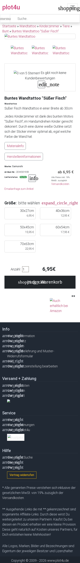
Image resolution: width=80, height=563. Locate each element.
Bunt (5, 31)
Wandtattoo (27, 26)
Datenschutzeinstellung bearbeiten (33, 366)
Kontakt (13, 420)
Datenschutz (17, 341)
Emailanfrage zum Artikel (18, 188)
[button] (46, 203)
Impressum (16, 346)
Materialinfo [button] (15, 146)
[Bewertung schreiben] (41, 85)
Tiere (66, 26)
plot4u (11, 7)
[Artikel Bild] (19, 50)
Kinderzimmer (49, 26)
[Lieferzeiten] (32, 179)
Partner (13, 467)
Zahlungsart (16, 396)
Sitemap (14, 462)
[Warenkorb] (61, 9)
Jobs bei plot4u (19, 430)
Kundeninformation (21, 336)
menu (5, 18)
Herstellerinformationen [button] (24, 157)
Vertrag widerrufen (21, 475)
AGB (11, 361)
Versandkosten (18, 385)
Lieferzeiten (16, 390)
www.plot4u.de (58, 560)
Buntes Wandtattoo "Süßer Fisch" (35, 31)
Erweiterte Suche (20, 457)
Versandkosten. (60, 183)
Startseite (9, 26)
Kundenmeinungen (21, 425)
